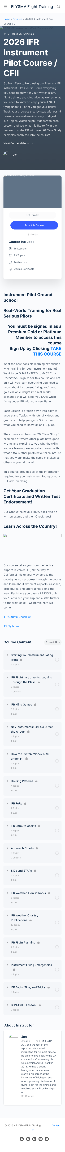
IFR (5, 33)
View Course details (16, 143)
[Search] (59, 6)
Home (6, 19)
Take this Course (34, 225)
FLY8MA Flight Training (32, 6)
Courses (17, 19)
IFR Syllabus (11, 626)
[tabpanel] (32, 460)
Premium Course (22, 33)
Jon (24, 1036)
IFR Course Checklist (17, 617)
